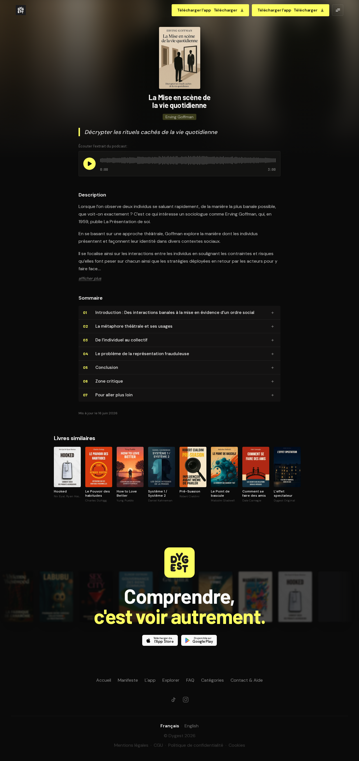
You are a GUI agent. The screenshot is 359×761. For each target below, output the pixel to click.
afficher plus (90, 278)
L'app (150, 680)
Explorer (171, 680)
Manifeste (128, 680)
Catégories (212, 680)
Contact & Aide (247, 680)
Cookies (237, 745)
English (192, 726)
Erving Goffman (179, 116)
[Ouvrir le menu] (337, 10)
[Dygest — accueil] (21, 10)
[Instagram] (185, 699)
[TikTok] (173, 699)
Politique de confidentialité (195, 745)
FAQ (190, 680)
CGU (158, 745)
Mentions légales (131, 745)
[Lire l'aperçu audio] (89, 164)
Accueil (103, 680)
